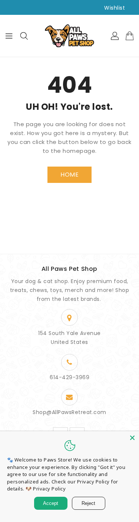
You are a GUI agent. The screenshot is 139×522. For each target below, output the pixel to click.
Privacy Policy (49, 488)
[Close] (132, 437)
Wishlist (114, 8)
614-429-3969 (69, 377)
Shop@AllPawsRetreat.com (69, 412)
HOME (69, 174)
